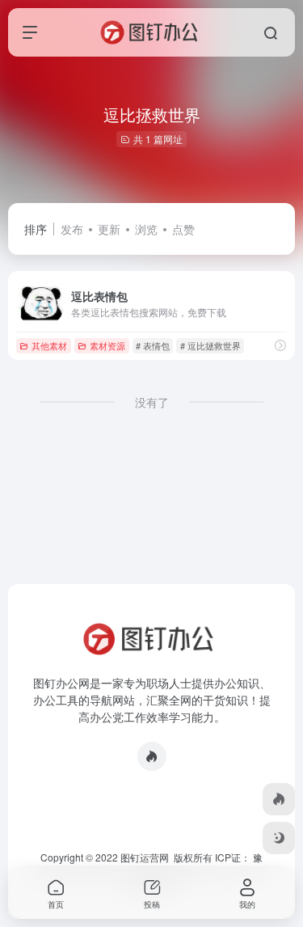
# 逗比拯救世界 (210, 345)
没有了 (152, 402)
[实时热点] (151, 756)
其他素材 (49, 345)
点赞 (183, 229)
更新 (109, 229)
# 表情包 (153, 345)
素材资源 (107, 345)
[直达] (280, 345)
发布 (72, 229)
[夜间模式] (279, 838)
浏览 (146, 229)
